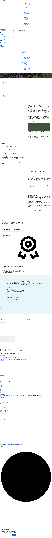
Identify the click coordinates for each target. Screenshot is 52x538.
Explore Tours (5, 82)
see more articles (2, 355)
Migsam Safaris (6, 444)
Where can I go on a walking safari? (13, 297)
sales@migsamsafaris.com (3, 47)
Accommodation (3, 399)
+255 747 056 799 (2, 42)
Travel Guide (26, 24)
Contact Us (47, 61)
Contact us (2, 404)
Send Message (2, 338)
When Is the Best (3, 38)
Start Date (1, 318)
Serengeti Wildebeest (27, 12)
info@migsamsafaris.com (3, 427)
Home (11, 75)
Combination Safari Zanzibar (27, 14)
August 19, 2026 (3, 36)
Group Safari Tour (27, 16)
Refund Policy (3, 408)
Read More (1, 360)
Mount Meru (27, 19)
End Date (27, 318)
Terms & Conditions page (4, 410)
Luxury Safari (27, 10)
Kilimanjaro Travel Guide (27, 71)
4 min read (4, 358)
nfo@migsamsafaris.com (3, 46)
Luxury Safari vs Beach (4, 35)
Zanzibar (2, 400)
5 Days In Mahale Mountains (28, 21)
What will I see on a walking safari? (13, 301)
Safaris (26, 8)
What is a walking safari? (11, 287)
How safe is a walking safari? (12, 299)
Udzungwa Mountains (27, 23)
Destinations (26, 7)
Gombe (27, 20)
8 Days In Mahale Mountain (27, 22)
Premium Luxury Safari (27, 11)
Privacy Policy (3, 409)
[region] (9, 532)
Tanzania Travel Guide (27, 25)
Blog (1, 403)
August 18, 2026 (3, 39)
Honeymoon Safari (27, 13)
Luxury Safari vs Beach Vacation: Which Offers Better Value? (13, 359)
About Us (26, 6)
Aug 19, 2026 (1, 358)
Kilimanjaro (27, 18)
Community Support (4, 411)
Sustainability (3, 407)
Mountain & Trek (26, 17)
